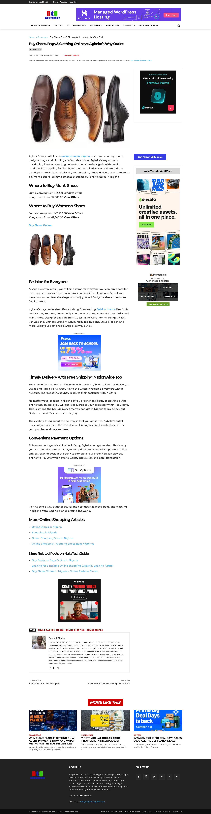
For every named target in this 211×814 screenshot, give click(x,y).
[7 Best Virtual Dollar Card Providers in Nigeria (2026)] (105, 720)
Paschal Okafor (72, 55)
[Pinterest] (159, 55)
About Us (167, 811)
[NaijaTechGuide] (52, 14)
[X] (152, 55)
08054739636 (85, 795)
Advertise (105, 811)
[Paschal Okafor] (39, 653)
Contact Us (177, 811)
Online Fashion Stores (50, 630)
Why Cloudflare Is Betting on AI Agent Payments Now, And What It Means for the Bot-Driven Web (53, 741)
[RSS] (162, 777)
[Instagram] (146, 776)
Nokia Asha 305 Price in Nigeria (44, 683)
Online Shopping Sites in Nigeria (52, 538)
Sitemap (157, 811)
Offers (137, 735)
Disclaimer (147, 811)
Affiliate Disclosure (132, 811)
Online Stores (95, 630)
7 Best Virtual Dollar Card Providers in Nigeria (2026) (100, 739)
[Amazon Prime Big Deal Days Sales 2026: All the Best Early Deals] (158, 720)
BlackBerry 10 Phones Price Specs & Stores (109, 683)
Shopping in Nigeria (44, 532)
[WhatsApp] (166, 55)
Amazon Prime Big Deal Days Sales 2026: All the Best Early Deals (158, 739)
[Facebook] (146, 55)
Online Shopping (75, 630)
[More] (179, 55)
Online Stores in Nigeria (47, 526)
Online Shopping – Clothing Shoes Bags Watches (63, 543)
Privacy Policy (116, 811)
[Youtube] (177, 777)
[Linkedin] (172, 55)
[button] (178, 25)
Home (31, 37)
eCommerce (42, 37)
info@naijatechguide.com (92, 801)
